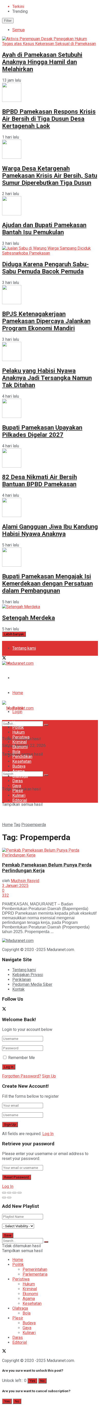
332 (5, 895)
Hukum (18, 732)
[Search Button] (46, 775)
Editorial (19, 800)
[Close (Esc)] (4, 1192)
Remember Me (21, 1057)
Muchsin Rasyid (25, 880)
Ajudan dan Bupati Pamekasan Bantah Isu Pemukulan (44, 228)
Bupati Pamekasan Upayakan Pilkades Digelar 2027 (42, 431)
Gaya (16, 785)
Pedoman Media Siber (32, 677)
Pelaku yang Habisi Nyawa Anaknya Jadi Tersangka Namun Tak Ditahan (47, 378)
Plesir (17, 790)
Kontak (18, 989)
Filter (8, 21)
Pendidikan (22, 756)
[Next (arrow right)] (9, 1197)
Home (17, 692)
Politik (18, 727)
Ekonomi (20, 746)
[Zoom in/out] (19, 1192)
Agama (18, 771)
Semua (18, 29)
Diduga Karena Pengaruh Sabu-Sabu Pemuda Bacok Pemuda (45, 268)
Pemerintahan (35, 1269)
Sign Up (49, 1076)
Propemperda (33, 824)
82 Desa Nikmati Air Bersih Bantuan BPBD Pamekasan (39, 480)
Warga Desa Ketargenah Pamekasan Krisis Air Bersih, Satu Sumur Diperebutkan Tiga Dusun (49, 175)
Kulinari (18, 795)
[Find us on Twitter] (4, 658)
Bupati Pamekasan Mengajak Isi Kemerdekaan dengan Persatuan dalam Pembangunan (47, 583)
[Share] (9, 1192)
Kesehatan (21, 761)
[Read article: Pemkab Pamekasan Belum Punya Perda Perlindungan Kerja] (50, 853)
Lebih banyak (14, 634)
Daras (17, 780)
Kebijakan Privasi (27, 974)
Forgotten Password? (21, 1076)
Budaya (18, 766)
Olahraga (20, 776)
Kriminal (19, 741)
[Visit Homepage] (18, 663)
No (42, 1381)
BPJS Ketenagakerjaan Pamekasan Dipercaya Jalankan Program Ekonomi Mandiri (46, 321)
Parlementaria (35, 1274)
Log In (48, 1133)
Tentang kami (24, 648)
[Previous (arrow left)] (4, 1197)
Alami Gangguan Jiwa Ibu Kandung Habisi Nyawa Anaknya (50, 530)
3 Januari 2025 (15, 885)
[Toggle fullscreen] (14, 1192)
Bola (16, 751)
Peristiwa (20, 737)
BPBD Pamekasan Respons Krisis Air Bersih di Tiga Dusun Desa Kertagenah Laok (49, 119)
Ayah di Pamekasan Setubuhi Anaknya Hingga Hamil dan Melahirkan (42, 62)
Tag (17, 824)
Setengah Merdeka (28, 617)
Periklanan (21, 979)
